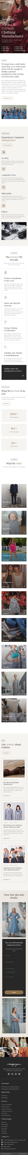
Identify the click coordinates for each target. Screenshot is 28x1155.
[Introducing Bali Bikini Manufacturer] (14, 769)
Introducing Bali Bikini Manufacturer (11, 783)
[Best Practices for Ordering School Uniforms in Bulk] (14, 811)
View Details (6, 506)
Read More (6, 795)
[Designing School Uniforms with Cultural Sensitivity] (14, 854)
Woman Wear (8, 582)
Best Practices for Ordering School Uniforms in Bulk (12, 826)
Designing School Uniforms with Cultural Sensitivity (12, 869)
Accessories (7, 716)
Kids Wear (7, 609)
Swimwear (7, 555)
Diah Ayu (6, 779)
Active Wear (7, 663)
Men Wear (7, 502)
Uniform (6, 689)
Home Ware (7, 636)
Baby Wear (7, 528)
